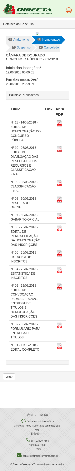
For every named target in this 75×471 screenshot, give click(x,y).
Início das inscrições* (23, 68)
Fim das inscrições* (22, 79)
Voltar (9, 376)
